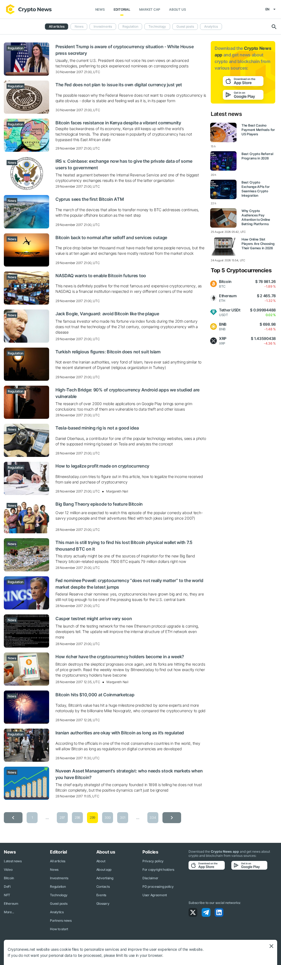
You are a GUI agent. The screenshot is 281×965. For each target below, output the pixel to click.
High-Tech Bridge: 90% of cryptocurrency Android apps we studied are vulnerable (127, 393)
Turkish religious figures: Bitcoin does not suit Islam (108, 351)
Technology (157, 26)
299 (92, 817)
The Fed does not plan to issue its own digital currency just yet (118, 84)
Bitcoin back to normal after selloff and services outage (111, 237)
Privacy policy (153, 861)
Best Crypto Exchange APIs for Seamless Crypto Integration (255, 188)
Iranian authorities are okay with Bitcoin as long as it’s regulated (119, 732)
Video (8, 869)
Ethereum (11, 903)
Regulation (130, 26)
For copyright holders (158, 869)
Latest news (13, 861)
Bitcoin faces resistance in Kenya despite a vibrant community (118, 122)
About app (103, 869)
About (100, 861)
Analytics (211, 26)
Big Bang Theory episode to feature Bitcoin (99, 504)
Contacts (103, 886)
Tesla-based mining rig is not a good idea (97, 428)
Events (101, 895)
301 (122, 817)
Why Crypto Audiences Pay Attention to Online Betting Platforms (255, 217)
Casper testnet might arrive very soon (93, 618)
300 (107, 817)
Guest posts (185, 26)
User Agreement (154, 895)
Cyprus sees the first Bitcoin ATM (89, 199)
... (47, 817)
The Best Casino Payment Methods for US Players (258, 129)
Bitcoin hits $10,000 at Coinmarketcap (94, 694)
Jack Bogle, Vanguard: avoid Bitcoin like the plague (107, 313)
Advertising (104, 878)
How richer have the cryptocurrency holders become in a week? (119, 656)
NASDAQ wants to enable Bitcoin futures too (100, 275)
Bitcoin (9, 878)
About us (177, 9)
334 (153, 817)
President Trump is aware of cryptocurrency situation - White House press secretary (124, 50)
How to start (59, 929)
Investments (103, 26)
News (100, 9)
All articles (56, 26)
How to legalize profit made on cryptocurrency (102, 466)
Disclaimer (150, 878)
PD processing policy (157, 886)
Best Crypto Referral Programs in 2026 (257, 156)
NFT (7, 895)
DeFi (7, 886)
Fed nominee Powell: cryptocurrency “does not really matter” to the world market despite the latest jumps (129, 584)
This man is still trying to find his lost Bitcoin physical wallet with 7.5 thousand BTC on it (123, 546)
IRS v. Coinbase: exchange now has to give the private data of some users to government (123, 164)
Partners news (60, 920)
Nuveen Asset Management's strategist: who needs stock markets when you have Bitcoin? (129, 774)
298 (77, 817)
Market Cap (150, 9)
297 (62, 817)
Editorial (122, 9)
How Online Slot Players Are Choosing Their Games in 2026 (257, 243)
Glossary (102, 903)
